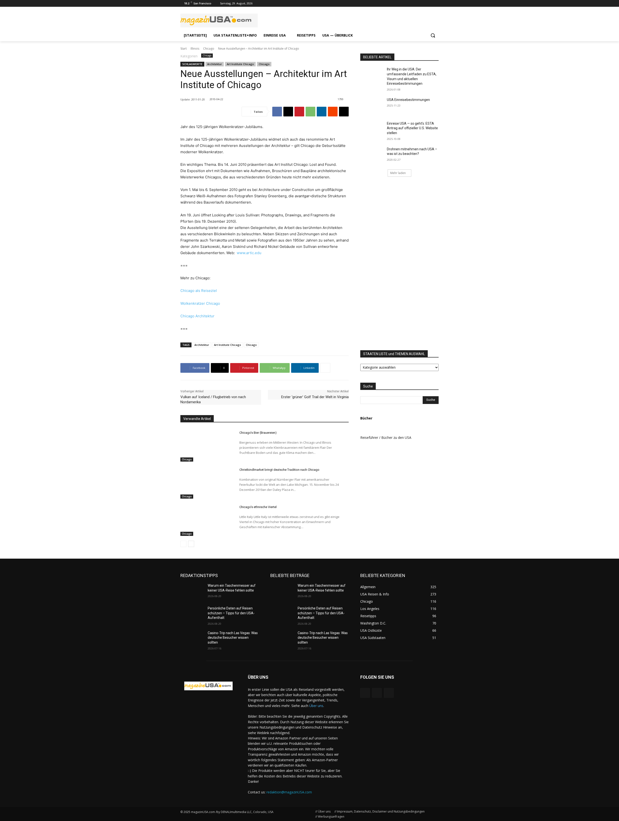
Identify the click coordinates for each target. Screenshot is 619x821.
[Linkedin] (321, 111)
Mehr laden (398, 173)
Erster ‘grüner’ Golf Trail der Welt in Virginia (315, 397)
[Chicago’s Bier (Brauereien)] (205, 445)
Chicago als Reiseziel (198, 290)
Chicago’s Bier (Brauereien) (258, 432)
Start (183, 48)
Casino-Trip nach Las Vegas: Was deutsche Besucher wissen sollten (233, 637)
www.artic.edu (249, 253)
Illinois (195, 48)
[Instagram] (422, 3)
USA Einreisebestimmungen (408, 100)
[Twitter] (429, 3)
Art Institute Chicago (240, 64)
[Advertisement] (419, 263)
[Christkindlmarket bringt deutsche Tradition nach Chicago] (205, 482)
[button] (433, 35)
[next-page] (191, 544)
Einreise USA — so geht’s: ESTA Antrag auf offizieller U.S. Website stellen (412, 128)
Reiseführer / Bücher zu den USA (385, 437)
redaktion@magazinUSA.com (289, 792)
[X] (288, 111)
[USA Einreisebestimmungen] (372, 106)
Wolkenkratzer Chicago (200, 303)
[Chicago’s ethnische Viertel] (205, 519)
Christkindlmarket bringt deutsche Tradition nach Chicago (279, 469)
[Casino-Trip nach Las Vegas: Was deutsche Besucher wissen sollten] (192, 639)
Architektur (214, 64)
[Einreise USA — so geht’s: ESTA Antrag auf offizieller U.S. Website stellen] (372, 129)
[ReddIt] (333, 111)
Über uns (316, 705)
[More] (325, 368)
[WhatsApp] (310, 111)
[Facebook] (436, 3)
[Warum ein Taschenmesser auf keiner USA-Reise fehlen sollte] (192, 591)
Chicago (208, 48)
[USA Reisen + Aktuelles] (208, 686)
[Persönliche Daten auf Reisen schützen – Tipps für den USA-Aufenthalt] (192, 614)
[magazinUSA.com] (219, 20)
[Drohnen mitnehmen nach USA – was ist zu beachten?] (372, 155)
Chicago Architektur (197, 316)
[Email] (344, 111)
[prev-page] (183, 544)
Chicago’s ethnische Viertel (258, 507)
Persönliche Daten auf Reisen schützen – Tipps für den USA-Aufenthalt (231, 613)
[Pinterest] (299, 111)
